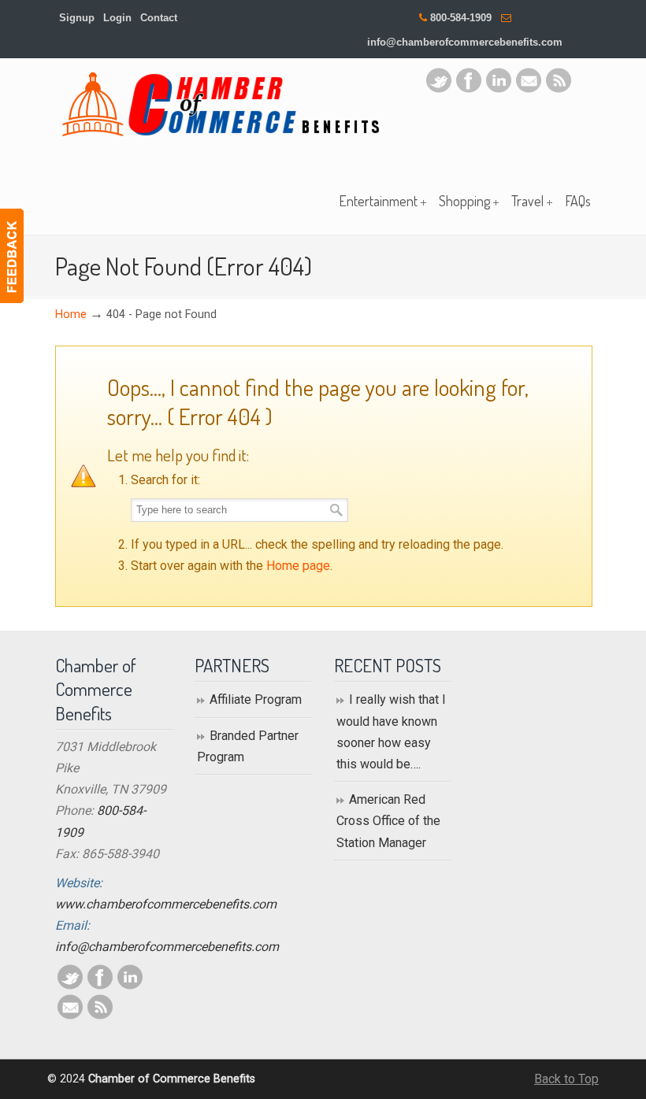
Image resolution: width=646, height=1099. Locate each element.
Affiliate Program (256, 699)
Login (117, 18)
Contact (158, 18)
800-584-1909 (461, 18)
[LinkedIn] (498, 88)
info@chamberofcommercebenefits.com (464, 42)
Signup (77, 18)
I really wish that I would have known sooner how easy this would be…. (391, 732)
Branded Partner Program (248, 746)
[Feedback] (12, 256)
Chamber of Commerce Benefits (220, 104)
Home (71, 314)
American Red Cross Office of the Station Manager (388, 820)
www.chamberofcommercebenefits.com (166, 904)
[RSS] (558, 88)
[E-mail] (528, 88)
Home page (298, 565)
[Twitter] (438, 88)
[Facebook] (468, 88)
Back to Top (566, 1078)
